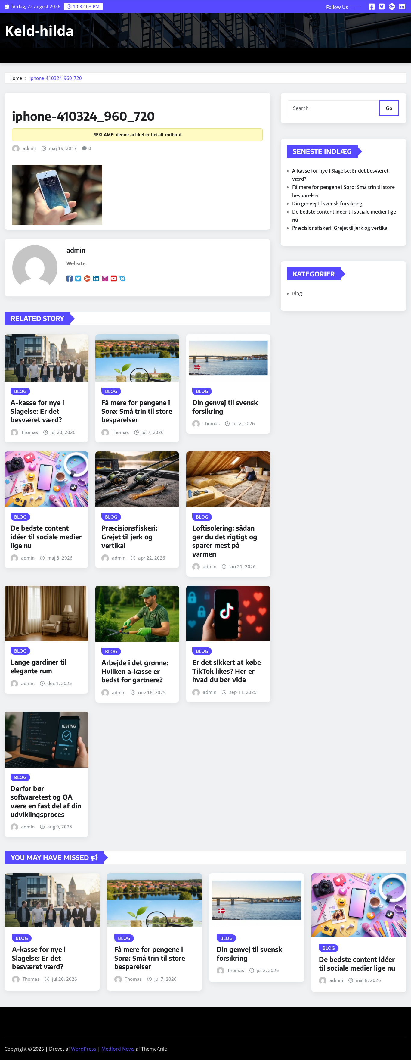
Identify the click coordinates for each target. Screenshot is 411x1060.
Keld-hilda (39, 30)
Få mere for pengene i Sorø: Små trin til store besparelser (136, 411)
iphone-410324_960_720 (55, 78)
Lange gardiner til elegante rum (38, 666)
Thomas (29, 432)
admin (29, 148)
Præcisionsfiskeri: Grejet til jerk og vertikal (129, 536)
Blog (297, 293)
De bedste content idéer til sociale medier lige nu (46, 536)
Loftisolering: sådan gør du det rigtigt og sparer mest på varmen (224, 541)
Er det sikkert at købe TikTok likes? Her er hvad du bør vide (226, 671)
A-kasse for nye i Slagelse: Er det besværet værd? (37, 411)
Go (389, 108)
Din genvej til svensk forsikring (327, 203)
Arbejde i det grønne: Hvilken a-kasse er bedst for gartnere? (134, 671)
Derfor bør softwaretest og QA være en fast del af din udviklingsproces (46, 801)
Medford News (117, 1049)
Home (15, 78)
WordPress (83, 1049)
